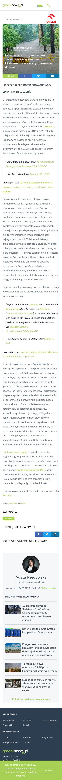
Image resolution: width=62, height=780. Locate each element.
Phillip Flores (12, 503)
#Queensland (13, 313)
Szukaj (25, 725)
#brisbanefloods (45, 162)
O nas (5, 737)
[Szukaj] (49, 5)
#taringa (10, 166)
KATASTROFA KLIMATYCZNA (34, 541)
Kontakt (26, 742)
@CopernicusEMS (19, 327)
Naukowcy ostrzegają (14, 452)
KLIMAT (10, 76)
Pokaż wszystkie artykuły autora (31, 699)
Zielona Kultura (49, 720)
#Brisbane (44, 309)
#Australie (27, 313)
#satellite (35, 304)
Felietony (26, 720)
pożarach (49, 126)
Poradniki (7, 725)
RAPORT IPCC (14, 541)
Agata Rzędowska (22, 48)
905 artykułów (48, 588)
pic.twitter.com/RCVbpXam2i (21, 331)
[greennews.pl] (13, 5)
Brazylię (7, 495)
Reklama (26, 737)
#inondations (13, 309)
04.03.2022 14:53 (20, 50)
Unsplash (23, 503)
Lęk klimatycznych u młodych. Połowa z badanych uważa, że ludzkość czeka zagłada (28, 187)
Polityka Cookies (11, 742)
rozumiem (48, 770)
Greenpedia (8, 720)
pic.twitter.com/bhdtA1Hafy (31, 166)
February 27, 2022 (40, 174)
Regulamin (47, 737)
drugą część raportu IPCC (31, 470)
